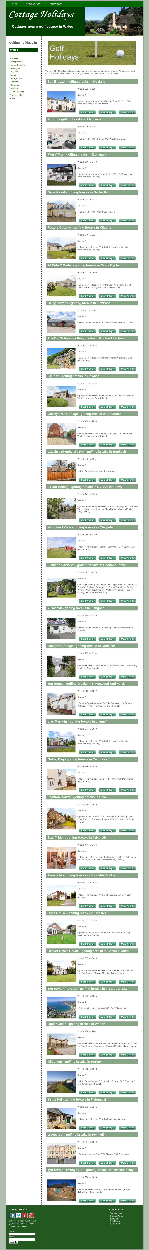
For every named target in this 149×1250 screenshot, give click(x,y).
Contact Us (115, 1224)
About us (114, 1219)
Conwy (13, 75)
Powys (13, 98)
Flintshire (14, 82)
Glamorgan (15, 85)
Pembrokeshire (17, 95)
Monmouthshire (17, 92)
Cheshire (14, 72)
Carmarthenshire (17, 65)
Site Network (115, 1221)
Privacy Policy (116, 1216)
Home (14, 3)
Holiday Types (56, 3)
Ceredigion (15, 68)
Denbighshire (16, 78)
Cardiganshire (16, 61)
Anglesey (14, 58)
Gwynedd (14, 88)
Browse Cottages (33, 3)
